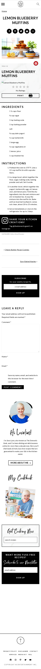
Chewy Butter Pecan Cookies (17, 250)
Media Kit (22, 654)
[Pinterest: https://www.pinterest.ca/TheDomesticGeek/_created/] (20, 660)
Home (4, 11)
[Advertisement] (20, 611)
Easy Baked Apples (28, 261)
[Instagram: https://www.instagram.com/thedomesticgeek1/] (15, 660)
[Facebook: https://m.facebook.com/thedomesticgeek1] (11, 660)
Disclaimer (23, 651)
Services (13, 654)
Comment (6, 322)
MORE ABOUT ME (19, 463)
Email (5, 366)
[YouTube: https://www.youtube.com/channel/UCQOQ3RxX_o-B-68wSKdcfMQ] (30, 660)
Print (20, 95)
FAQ (30, 654)
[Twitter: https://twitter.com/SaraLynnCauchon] (25, 660)
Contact (34, 651)
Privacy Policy (10, 651)
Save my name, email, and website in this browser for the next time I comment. (23, 378)
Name (5, 356)
